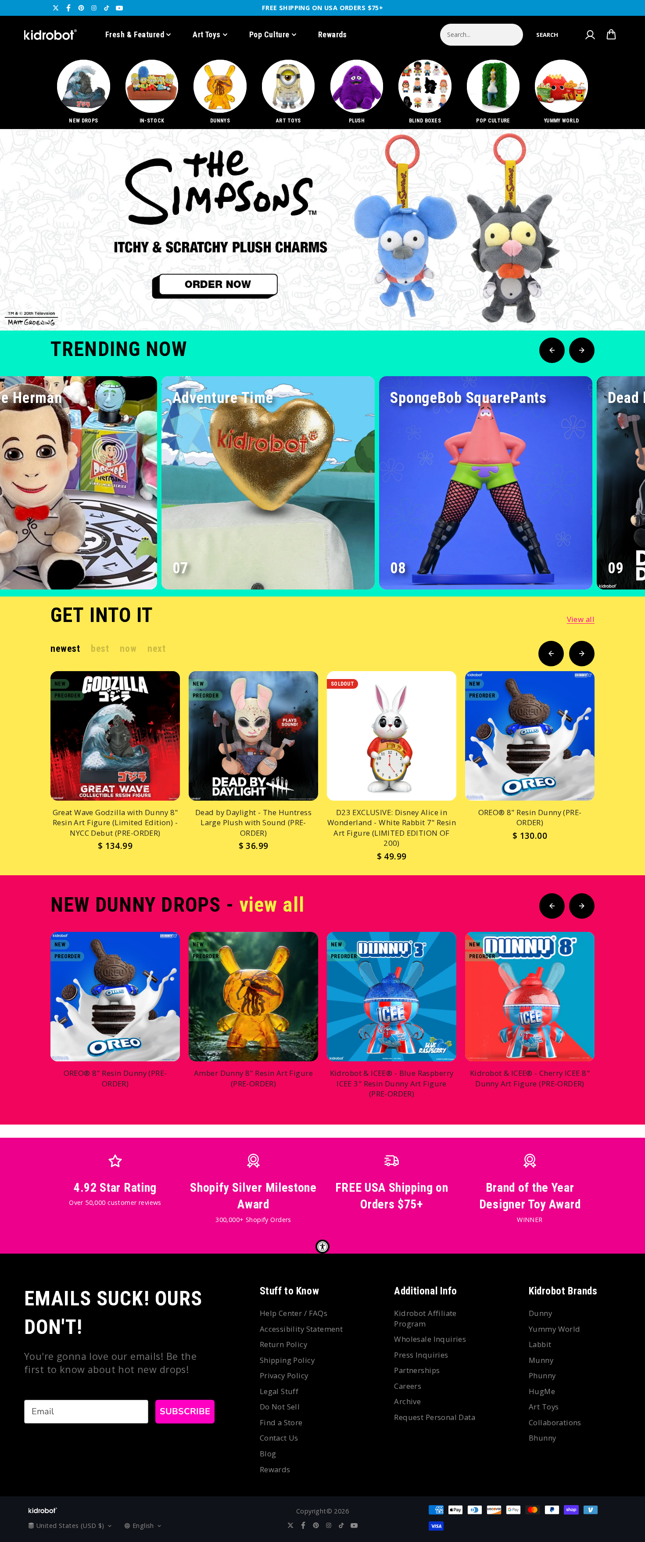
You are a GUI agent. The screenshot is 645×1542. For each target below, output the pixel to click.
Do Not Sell (280, 1407)
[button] (547, 34)
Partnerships (417, 1370)
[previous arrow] (587, 301)
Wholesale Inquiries (430, 1339)
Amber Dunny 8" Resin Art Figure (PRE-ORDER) (253, 1078)
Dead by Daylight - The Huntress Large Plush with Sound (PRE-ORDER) (253, 822)
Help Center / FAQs (294, 1313)
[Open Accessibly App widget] (322, 1247)
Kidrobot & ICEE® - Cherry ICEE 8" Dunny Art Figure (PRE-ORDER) (530, 1078)
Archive (407, 1401)
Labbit (540, 1344)
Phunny (542, 1375)
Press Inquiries (421, 1355)
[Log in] (589, 34)
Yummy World (554, 1329)
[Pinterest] (81, 8)
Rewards (332, 34)
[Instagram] (94, 8)
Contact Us (279, 1438)
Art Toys (207, 34)
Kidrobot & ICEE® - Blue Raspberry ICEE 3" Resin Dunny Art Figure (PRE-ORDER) (392, 1083)
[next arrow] (615, 301)
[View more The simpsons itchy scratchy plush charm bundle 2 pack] (322, 230)
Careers (407, 1386)
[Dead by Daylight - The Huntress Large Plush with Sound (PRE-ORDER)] (253, 736)
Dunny (540, 1313)
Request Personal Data (434, 1417)
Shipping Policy (287, 1360)
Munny (541, 1360)
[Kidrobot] (50, 34)
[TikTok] (106, 8)
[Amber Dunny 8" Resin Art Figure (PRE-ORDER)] (253, 996)
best (100, 648)
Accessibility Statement (301, 1329)
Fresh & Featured (134, 34)
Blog (268, 1454)
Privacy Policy (284, 1375)
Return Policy (283, 1344)
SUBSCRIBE (185, 1411)
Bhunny (542, 1438)
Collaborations (555, 1422)
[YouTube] (119, 8)
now (128, 648)
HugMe (542, 1391)
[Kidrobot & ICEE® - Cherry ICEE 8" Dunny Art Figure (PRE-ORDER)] (530, 996)
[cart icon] (611, 34)
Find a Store (281, 1422)
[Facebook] (68, 8)
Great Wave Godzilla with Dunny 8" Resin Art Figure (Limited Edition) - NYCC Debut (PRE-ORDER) (115, 822)
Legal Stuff (279, 1391)
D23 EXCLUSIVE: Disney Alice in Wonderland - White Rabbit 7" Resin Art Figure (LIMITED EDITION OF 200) (391, 827)
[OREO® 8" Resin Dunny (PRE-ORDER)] (530, 736)
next (156, 648)
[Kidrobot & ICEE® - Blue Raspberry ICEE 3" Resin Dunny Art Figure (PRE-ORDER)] (391, 996)
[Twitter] (55, 8)
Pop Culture (269, 34)
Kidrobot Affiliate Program (425, 1318)
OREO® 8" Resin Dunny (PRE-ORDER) (530, 817)
